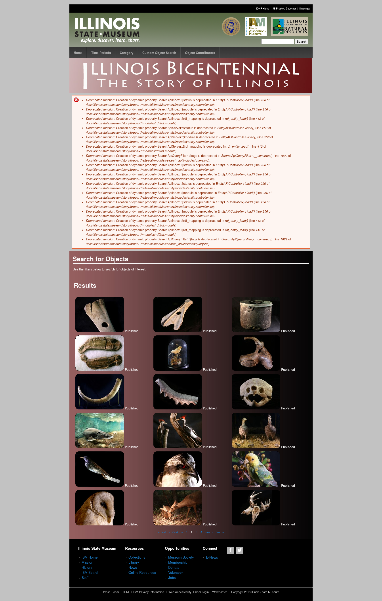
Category (127, 52)
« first (162, 532)
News (132, 567)
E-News (212, 557)
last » (220, 532)
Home (78, 52)
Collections (136, 557)
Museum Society (181, 557)
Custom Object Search (159, 52)
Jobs (172, 577)
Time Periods (101, 52)
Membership (177, 562)
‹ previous (176, 532)
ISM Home (90, 557)
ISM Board (90, 572)
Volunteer (175, 572)
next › (209, 532)
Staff (85, 577)
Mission (87, 562)
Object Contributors (200, 52)
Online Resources (142, 572)
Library (133, 562)
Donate (174, 567)
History (87, 567)
